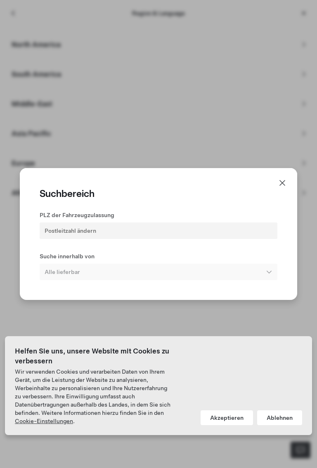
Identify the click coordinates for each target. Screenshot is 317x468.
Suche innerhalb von (67, 256)
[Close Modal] (282, 183)
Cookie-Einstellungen (44, 421)
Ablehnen (280, 417)
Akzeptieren (227, 417)
